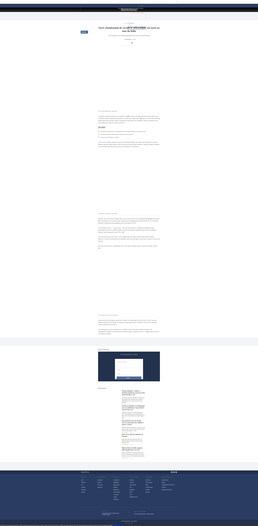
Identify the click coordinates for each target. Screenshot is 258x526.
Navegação (100, 484)
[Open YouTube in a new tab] (131, 43)
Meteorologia (116, 492)
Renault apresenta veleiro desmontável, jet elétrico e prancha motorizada (116, 134)
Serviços (116, 477)
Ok (113, 525)
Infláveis (83, 482)
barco (141, 322)
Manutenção (116, 484)
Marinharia (116, 489)
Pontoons (83, 489)
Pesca (131, 494)
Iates (82, 480)
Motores (99, 482)
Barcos (123, 404)
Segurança (100, 487)
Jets (82, 484)
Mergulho (132, 489)
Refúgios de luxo (134, 497)
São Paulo (109, 2)
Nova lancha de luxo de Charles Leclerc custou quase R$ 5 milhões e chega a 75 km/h (133, 422)
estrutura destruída (146, 219)
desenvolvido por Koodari (129, 523)
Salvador (143, 2)
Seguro (115, 497)
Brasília (138, 2)
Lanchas (83, 487)
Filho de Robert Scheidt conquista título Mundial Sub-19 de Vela (132, 449)
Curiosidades (125, 432)
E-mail (119, 373)
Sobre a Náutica (167, 477)
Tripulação (116, 499)
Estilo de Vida (134, 477)
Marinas (115, 487)
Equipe (163, 482)
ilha (141, 118)
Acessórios (99, 480)
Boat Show (149, 477)
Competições (125, 457)
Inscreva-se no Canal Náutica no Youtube (109, 137)
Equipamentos (101, 477)
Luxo (131, 487)
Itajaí (124, 2)
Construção (116, 480)
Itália (128, 116)
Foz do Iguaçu (130, 2)
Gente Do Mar (125, 444)
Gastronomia (133, 484)
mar (134, 118)
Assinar (84, 32)
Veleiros (83, 492)
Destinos (132, 480)
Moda (131, 492)
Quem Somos (165, 480)
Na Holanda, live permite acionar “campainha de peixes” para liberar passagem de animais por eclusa (122, 131)
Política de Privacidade (119, 525)
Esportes (132, 482)
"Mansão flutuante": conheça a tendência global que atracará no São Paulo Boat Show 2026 (133, 393)
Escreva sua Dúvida (122, 362)
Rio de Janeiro (117, 2)
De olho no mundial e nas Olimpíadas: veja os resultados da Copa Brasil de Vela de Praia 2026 (133, 407)
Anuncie (164, 487)
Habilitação (116, 482)
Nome (119, 369)
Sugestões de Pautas (167, 489)
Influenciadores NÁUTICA (168, 484)
